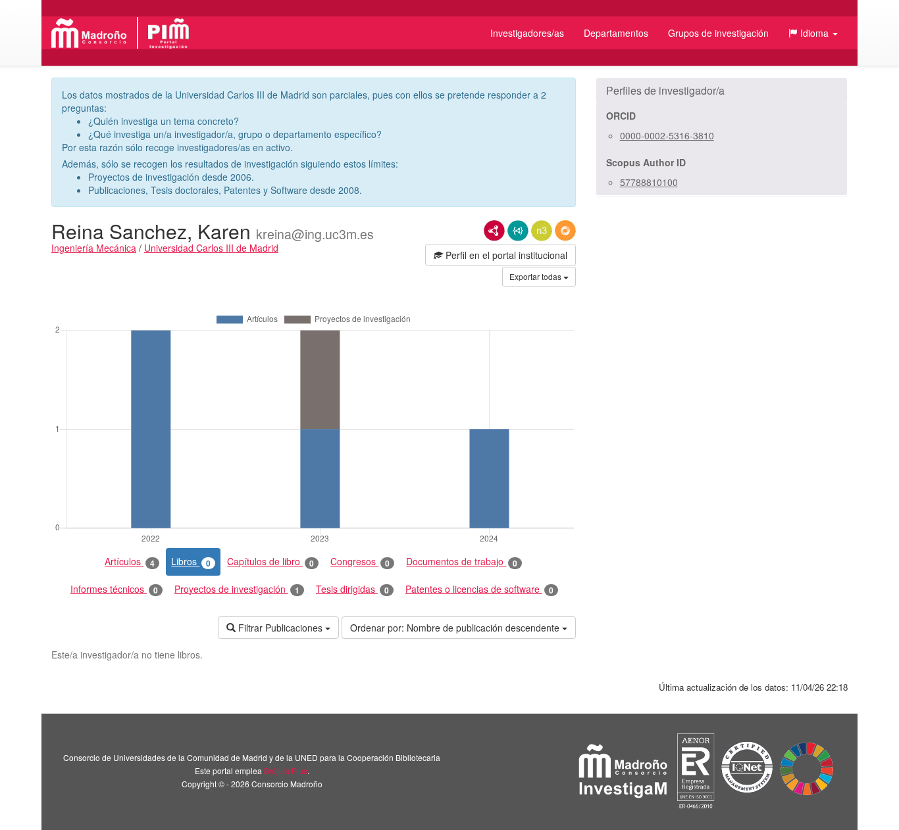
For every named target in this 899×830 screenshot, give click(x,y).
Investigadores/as (527, 32)
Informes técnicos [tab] (114, 589)
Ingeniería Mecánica (93, 247)
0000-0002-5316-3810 (667, 135)
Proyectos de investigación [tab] (236, 589)
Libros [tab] (191, 561)
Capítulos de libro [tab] (270, 561)
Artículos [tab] (130, 561)
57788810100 (649, 182)
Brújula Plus (285, 770)
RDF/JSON (565, 230)
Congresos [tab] (360, 561)
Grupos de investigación (718, 32)
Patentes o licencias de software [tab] (479, 589)
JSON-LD (517, 230)
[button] (813, 32)
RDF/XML (494, 230)
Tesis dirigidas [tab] (352, 589)
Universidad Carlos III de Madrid (211, 247)
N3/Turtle (541, 230)
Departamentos (616, 32)
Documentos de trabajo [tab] (461, 561)
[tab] (721, 90)
